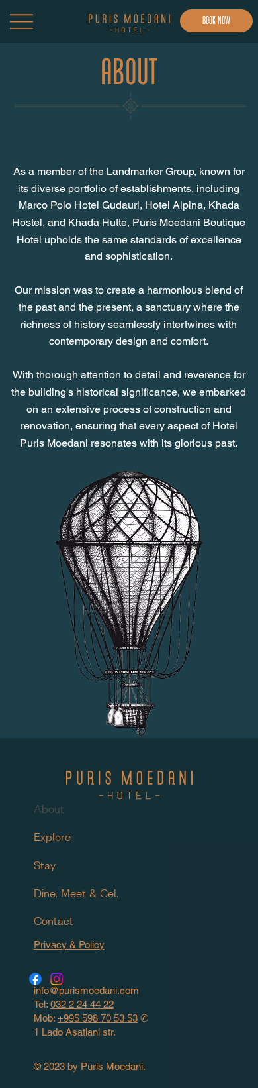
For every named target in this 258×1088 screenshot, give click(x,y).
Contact (53, 922)
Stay (45, 866)
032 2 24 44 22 (82, 1004)
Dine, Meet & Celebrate (77, 894)
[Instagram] (56, 979)
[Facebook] (35, 979)
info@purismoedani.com (86, 990)
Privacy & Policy (69, 944)
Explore (52, 838)
